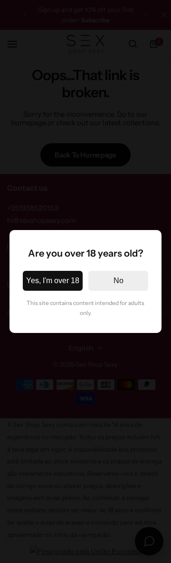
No (119, 281)
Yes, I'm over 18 (52, 281)
